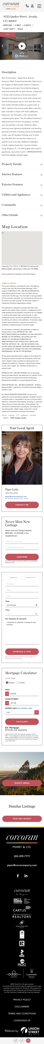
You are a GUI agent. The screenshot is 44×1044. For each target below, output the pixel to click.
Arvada (33, 415)
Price (7, 690)
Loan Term (10, 678)
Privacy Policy (22, 999)
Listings (11, 415)
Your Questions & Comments (16, 619)
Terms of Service (15, 658)
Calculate (22, 722)
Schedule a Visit (30, 577)
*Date (7, 601)
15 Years (22, 683)
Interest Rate (18, 708)
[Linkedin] (25, 876)
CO (17, 415)
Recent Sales (18, 498)
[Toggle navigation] (39, 6)
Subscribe (22, 557)
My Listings (9, 498)
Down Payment (11, 699)
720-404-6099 (11, 493)
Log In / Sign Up (32, 6)
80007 (5, 418)
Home (4, 415)
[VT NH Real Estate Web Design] (22, 1031)
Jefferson (24, 415)
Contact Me (22, 505)
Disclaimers (22, 1006)
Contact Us (13, 577)
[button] (3, 46)
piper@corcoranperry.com (16, 496)
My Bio (26, 498)
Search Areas (22, 783)
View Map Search (22, 819)
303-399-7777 (22, 856)
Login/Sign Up (22, 1020)
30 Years (11, 683)
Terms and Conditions (22, 1013)
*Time (7, 610)
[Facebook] (18, 876)
